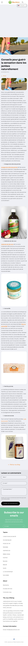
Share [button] (4, 75)
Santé (4, 568)
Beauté (5, 564)
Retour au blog (15, 464)
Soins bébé (6, 575)
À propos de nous (7, 588)
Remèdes (5, 547)
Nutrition (5, 557)
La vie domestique (8, 571)
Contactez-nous (7, 592)
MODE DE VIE (6, 543)
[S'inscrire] (23, 526)
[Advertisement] (14, 22)
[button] (2, 2)
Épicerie (5, 561)
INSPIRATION (6, 550)
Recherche (6, 585)
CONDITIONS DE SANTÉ (9, 536)
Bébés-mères (6, 554)
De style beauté (7, 540)
